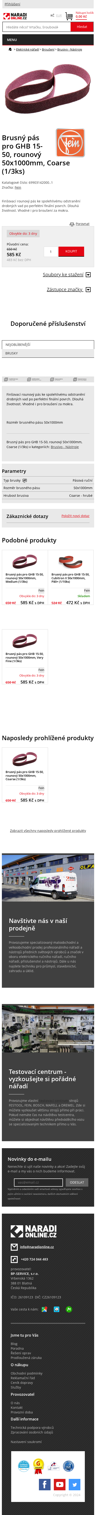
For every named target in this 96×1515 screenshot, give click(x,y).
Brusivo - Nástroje (69, 49)
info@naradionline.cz (37, 1247)
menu (12, 39)
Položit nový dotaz (75, 516)
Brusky (11, 353)
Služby (16, 1387)
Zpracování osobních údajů (32, 1432)
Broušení (48, 49)
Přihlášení (12, 4)
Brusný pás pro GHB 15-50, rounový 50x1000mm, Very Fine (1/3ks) (25, 657)
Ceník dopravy (22, 1383)
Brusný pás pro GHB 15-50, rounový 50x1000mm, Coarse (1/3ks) (25, 775)
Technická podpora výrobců (32, 1428)
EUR (59, 15)
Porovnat (82, 224)
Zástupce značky (65, 289)
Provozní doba (22, 1412)
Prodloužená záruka (26, 1358)
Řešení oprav (21, 1353)
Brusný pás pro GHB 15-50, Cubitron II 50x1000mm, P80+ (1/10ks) (70, 578)
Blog (14, 1344)
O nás (15, 1403)
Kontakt (17, 1408)
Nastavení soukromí (26, 1442)
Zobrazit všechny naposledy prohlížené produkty (48, 831)
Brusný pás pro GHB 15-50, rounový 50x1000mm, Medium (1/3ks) (25, 578)
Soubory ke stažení (63, 274)
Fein (18, 187)
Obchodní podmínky (26, 1373)
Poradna (17, 1348)
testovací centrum (53, 1101)
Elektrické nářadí (27, 49)
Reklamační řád (23, 1378)
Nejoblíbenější (18, 345)
